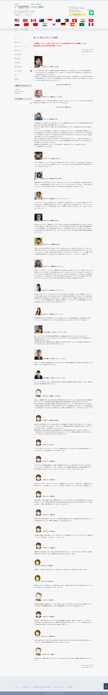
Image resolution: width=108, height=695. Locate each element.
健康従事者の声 (18, 66)
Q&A (15, 74)
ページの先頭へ (106, 686)
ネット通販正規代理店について (77, 14)
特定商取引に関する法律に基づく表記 (42, 686)
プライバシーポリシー (59, 686)
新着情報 (16, 79)
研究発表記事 (17, 58)
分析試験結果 (17, 62)
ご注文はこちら (26, 686)
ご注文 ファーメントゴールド (21, 46)
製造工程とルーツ (18, 42)
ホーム (16, 29)
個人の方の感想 (18, 70)
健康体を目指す (18, 54)
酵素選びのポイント (19, 50)
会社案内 (70, 686)
